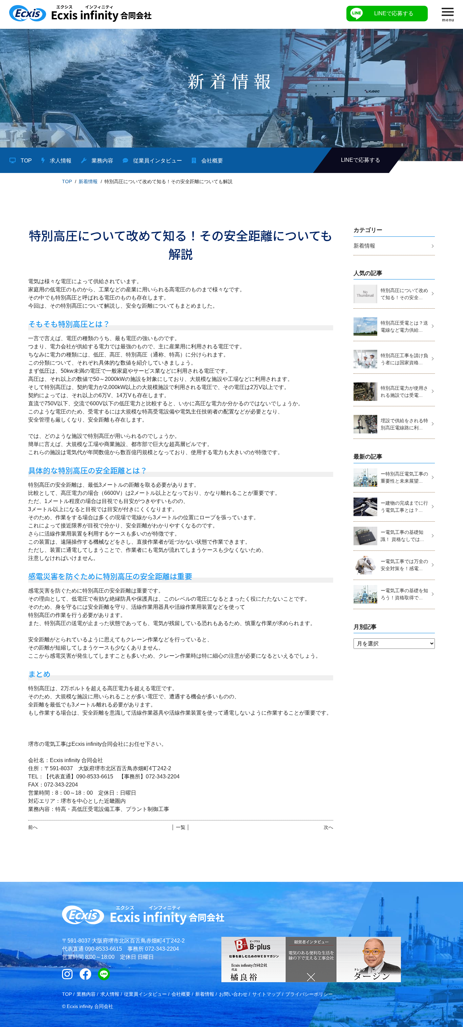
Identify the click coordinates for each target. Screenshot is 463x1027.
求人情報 (61, 160)
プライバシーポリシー (309, 994)
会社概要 (212, 160)
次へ (328, 827)
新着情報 (88, 181)
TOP (26, 160)
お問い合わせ (233, 994)
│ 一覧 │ (181, 827)
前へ (33, 827)
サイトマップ (266, 994)
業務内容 (102, 160)
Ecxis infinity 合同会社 (90, 1006)
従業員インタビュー (157, 160)
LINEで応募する (394, 13)
